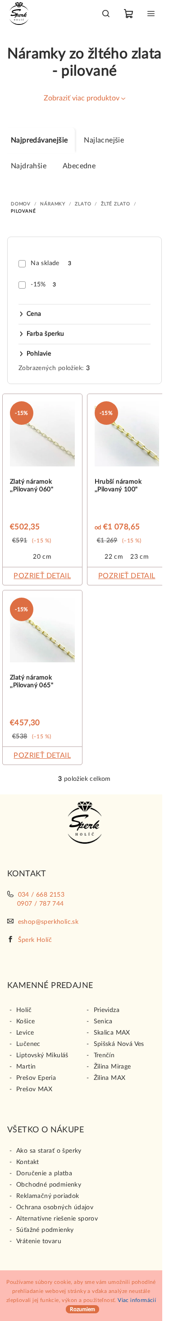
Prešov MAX (34, 1089)
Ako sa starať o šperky (49, 1151)
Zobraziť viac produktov (81, 98)
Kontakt (27, 1162)
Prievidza (107, 1010)
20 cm (42, 557)
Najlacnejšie (104, 140)
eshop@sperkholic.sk (48, 922)
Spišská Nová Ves (119, 1044)
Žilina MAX (110, 1078)
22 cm (114, 557)
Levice (25, 1033)
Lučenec (28, 1044)
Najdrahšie (28, 166)
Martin (26, 1067)
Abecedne (79, 166)
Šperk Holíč (35, 940)
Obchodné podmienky (48, 1185)
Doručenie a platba (44, 1173)
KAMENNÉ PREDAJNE (50, 986)
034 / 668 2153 (41, 895)
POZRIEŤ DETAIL (42, 576)
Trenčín (104, 1055)
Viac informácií (137, 1300)
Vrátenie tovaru (38, 1241)
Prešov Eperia (36, 1078)
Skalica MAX (112, 1033)
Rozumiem (82, 1309)
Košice (25, 1021)
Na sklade (51, 263)
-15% (43, 284)
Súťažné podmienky (45, 1230)
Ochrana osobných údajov (54, 1207)
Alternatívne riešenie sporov (57, 1219)
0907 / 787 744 (40, 904)
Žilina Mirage (112, 1067)
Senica (103, 1021)
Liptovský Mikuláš (42, 1055)
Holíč (24, 1010)
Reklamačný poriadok (47, 1196)
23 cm (139, 557)
